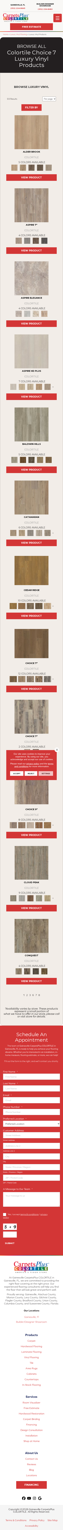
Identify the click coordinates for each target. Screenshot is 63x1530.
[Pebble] (31, 278)
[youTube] (29, 1498)
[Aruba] (22, 898)
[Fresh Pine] (27, 240)
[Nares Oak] (30, 679)
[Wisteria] (47, 386)
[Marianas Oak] (39, 679)
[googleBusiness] (40, 1498)
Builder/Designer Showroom (31, 1321)
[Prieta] (40, 460)
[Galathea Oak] (47, 679)
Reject (31, 773)
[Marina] (22, 533)
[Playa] (31, 862)
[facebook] (24, 1498)
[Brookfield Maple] (47, 606)
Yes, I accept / (25, 1216)
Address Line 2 (9, 1151)
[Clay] (44, 313)
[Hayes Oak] (30, 825)
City (4, 1161)
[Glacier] (23, 460)
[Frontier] (31, 460)
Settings (46, 773)
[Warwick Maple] (30, 606)
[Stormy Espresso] (40, 167)
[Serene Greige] (48, 167)
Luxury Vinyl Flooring (18, 34)
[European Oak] (44, 971)
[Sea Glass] (47, 533)
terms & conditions (29, 1214)
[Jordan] (36, 313)
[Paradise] (39, 898)
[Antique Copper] (23, 167)
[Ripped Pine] (36, 240)
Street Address (9, 1140)
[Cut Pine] (31, 205)
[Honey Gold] (31, 132)
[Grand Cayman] (30, 898)
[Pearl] (27, 313)
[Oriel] (31, 351)
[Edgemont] (39, 386)
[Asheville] (31, 936)
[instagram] (34, 1498)
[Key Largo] (47, 898)
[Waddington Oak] (47, 825)
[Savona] (30, 386)
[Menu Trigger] (57, 18)
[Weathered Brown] (31, 167)
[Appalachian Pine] (39, 825)
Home (5, 34)
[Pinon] (48, 460)
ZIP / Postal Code (10, 1183)
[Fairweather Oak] (22, 825)
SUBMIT (10, 1243)
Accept (16, 773)
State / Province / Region (12, 1172)
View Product (31, 177)
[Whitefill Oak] (44, 240)
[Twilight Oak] (31, 789)
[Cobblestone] (31, 424)
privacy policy (32, 763)
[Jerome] (22, 679)
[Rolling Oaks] (36, 971)
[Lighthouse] (39, 533)
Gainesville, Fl (31, 1317)
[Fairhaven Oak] (22, 606)
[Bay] (31, 643)
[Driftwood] (31, 497)
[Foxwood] (27, 971)
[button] (31, 26)
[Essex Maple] (31, 570)
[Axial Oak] (31, 716)
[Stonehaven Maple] (39, 606)
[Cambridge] (22, 386)
